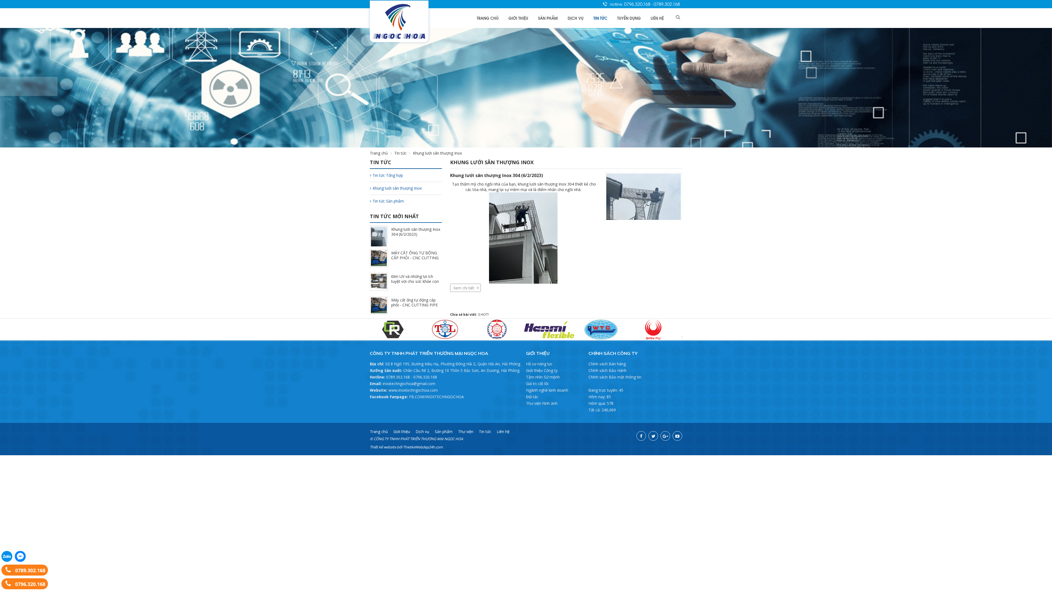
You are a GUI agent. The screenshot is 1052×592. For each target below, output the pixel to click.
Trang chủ (488, 18)
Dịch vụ (576, 18)
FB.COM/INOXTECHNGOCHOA (436, 396)
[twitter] (653, 436)
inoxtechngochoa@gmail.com (409, 383)
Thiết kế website (383, 447)
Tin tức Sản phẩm (388, 201)
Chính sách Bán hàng (607, 363)
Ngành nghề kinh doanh (547, 390)
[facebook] (641, 436)
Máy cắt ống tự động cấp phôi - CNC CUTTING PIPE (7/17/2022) (414, 304)
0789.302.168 (667, 4)
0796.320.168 (637, 4)
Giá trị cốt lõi (537, 383)
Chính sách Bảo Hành (607, 370)
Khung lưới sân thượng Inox (397, 188)
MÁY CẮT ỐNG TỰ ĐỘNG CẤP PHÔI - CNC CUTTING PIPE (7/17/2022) (415, 257)
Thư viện (465, 431)
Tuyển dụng (629, 18)
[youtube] (677, 436)
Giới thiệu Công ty (542, 370)
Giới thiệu (518, 18)
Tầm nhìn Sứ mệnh (543, 377)
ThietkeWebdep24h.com (423, 447)
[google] (665, 436)
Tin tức (600, 18)
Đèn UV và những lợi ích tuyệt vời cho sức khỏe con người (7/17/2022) (415, 281)
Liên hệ (657, 18)
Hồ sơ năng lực (539, 363)
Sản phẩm (548, 18)
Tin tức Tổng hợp (388, 175)
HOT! (485, 314)
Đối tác (532, 396)
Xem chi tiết (463, 288)
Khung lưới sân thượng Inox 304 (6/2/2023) (496, 175)
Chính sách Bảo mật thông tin (614, 377)
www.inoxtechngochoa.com (413, 390)
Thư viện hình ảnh (542, 403)
